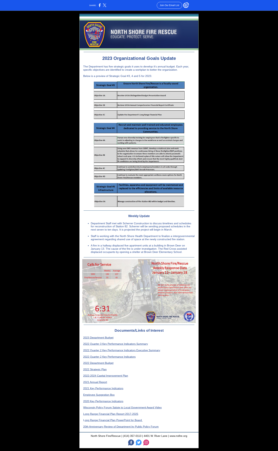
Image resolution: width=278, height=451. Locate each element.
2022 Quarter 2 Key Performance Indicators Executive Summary (121, 350)
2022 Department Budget (98, 362)
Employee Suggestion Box (99, 394)
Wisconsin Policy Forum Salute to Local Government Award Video (122, 407)
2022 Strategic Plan (95, 369)
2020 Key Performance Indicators (103, 401)
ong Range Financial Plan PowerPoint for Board (114, 420)
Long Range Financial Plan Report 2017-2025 (110, 413)
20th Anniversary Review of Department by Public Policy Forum (121, 426)
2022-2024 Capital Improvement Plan (105, 375)
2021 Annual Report (95, 382)
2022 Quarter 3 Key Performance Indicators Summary (115, 343)
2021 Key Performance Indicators (103, 388)
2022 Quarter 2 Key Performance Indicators (109, 356)
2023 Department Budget (98, 337)
